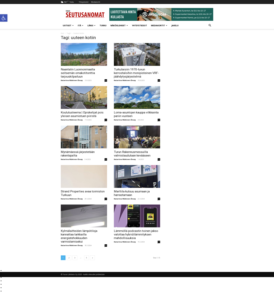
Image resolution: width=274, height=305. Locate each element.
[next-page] (92, 257)
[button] (3, 18)
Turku (103, 25)
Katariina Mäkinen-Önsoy (72, 80)
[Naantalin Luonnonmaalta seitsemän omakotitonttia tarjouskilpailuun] (84, 54)
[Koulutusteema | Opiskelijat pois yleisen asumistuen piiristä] (84, 97)
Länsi (90, 25)
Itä (79, 25)
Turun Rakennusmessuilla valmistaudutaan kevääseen (132, 153)
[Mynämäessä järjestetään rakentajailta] (84, 137)
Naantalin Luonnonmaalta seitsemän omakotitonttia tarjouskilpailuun (78, 73)
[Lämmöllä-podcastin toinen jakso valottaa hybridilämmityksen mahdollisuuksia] (137, 216)
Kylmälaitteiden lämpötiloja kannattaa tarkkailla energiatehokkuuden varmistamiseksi (79, 236)
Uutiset (67, 25)
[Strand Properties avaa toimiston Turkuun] (84, 176)
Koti (62, 33)
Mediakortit (95, 2)
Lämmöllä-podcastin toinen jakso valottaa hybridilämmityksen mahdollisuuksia (136, 234)
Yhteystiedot (83, 2)
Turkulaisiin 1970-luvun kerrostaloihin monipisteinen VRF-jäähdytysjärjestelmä (136, 73)
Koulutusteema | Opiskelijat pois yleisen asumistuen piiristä (82, 114)
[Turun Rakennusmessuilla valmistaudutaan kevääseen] (137, 137)
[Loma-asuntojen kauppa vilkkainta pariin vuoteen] (137, 97)
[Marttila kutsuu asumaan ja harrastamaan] (137, 176)
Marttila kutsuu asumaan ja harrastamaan (132, 193)
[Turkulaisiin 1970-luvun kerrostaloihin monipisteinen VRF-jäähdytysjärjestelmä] (137, 54)
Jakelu (175, 25)
